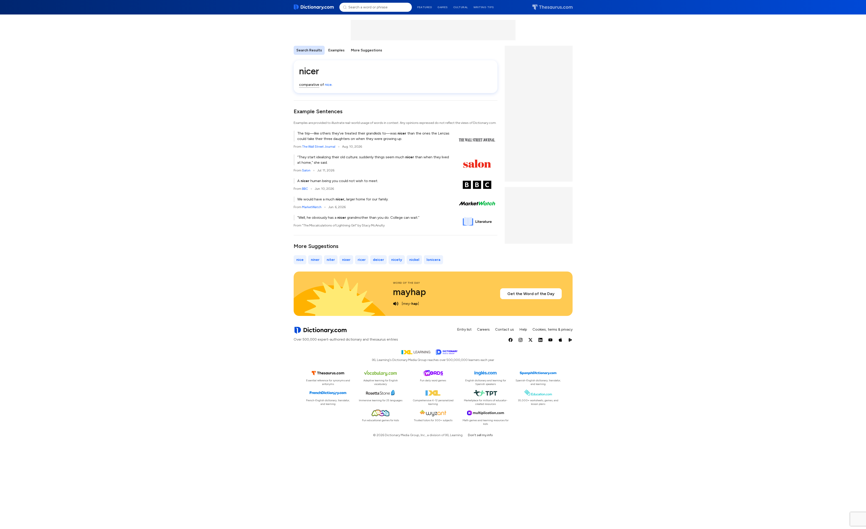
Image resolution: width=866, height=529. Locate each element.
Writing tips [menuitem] (483, 7)
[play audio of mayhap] (395, 303)
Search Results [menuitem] (309, 50)
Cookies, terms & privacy (553, 329)
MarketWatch (311, 207)
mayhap (409, 291)
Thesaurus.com (552, 7)
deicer (378, 259)
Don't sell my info (480, 435)
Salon (306, 170)
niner (315, 259)
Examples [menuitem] (336, 50)
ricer (362, 259)
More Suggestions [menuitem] (366, 50)
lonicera (433, 259)
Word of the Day (406, 282)
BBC (305, 189)
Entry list (464, 329)
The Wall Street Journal (318, 147)
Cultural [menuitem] (460, 7)
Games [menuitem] (442, 7)
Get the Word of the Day (530, 293)
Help (523, 329)
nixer (346, 259)
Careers (483, 329)
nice (328, 84)
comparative (309, 84)
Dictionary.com (314, 7)
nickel (414, 259)
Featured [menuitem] (424, 7)
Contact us (504, 329)
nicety (396, 259)
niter (331, 259)
